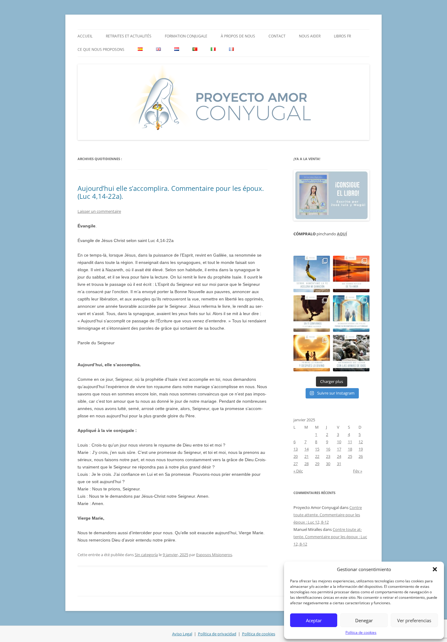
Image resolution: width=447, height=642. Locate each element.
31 (339, 463)
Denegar (364, 620)
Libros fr (342, 36)
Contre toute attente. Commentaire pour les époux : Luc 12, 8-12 (327, 515)
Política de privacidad (217, 634)
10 (339, 441)
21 (306, 456)
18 (350, 449)
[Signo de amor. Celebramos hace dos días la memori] (311, 313)
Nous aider (310, 36)
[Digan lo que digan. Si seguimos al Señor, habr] (351, 313)
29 (317, 463)
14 (306, 449)
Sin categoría (146, 554)
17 (339, 449)
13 (295, 449)
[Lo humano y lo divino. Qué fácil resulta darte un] (311, 353)
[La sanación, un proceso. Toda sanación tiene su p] (311, 274)
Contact (277, 36)
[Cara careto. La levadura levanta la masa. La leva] (351, 274)
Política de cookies (360, 632)
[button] (435, 569)
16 (328, 449)
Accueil (85, 36)
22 (317, 456)
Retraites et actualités (128, 36)
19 (361, 449)
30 (328, 463)
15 (317, 449)
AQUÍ (342, 234)
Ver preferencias (414, 620)
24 (339, 456)
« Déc (298, 471)
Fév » (357, 471)
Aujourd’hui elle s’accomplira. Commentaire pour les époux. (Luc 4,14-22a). (171, 192)
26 (361, 456)
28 (306, 463)
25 (350, 456)
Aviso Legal (182, 634)
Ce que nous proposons (101, 49)
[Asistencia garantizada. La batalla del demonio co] (351, 353)
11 (350, 441)
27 (295, 463)
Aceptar (314, 620)
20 (295, 456)
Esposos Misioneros (214, 554)
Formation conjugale (186, 36)
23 (328, 456)
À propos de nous (238, 36)
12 (361, 441)
